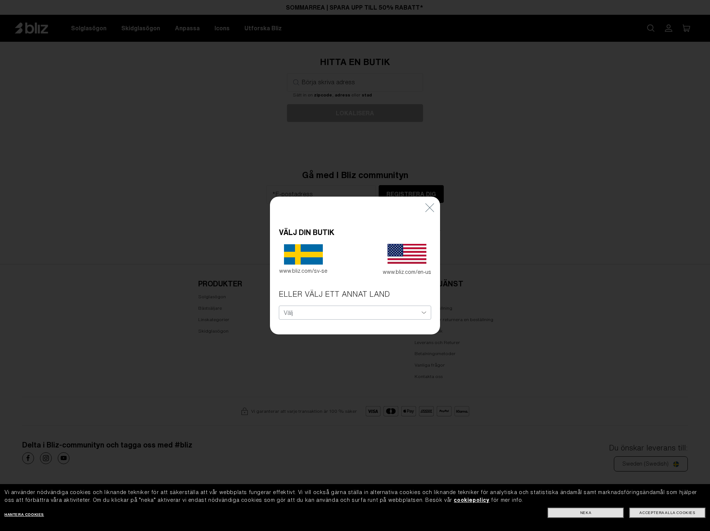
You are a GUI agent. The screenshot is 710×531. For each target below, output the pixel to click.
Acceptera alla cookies (667, 513)
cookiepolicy (471, 500)
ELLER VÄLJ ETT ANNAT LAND (334, 294)
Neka (585, 513)
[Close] (429, 207)
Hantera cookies (24, 515)
